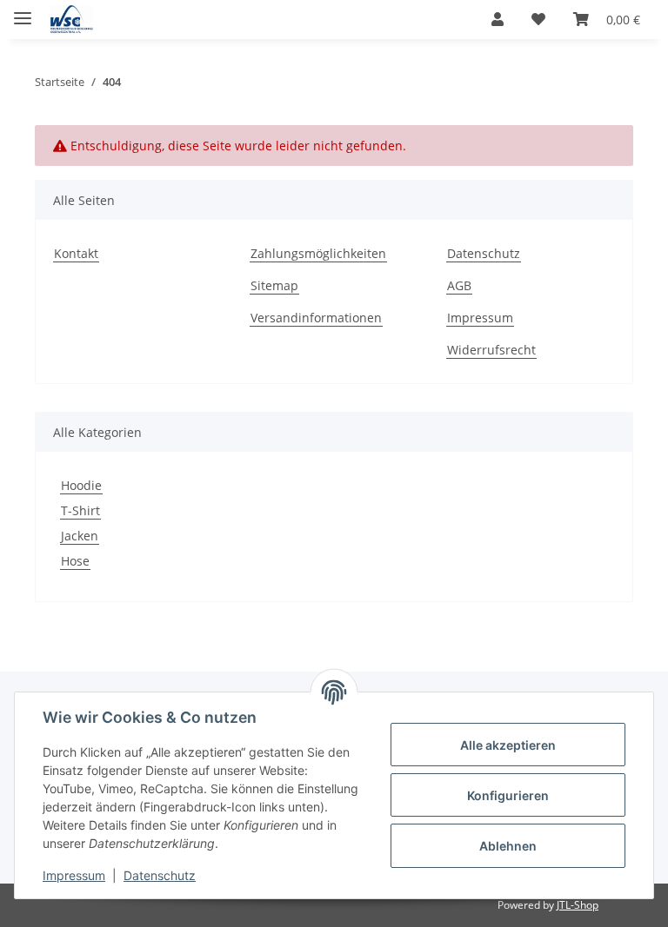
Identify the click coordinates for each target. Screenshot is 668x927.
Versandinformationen (316, 317)
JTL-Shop (577, 904)
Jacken (79, 535)
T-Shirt (80, 510)
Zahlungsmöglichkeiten (318, 253)
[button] (498, 19)
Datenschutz (160, 875)
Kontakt (76, 253)
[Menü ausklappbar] (22, 11)
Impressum (74, 875)
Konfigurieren (508, 795)
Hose (75, 561)
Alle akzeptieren (508, 745)
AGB (459, 285)
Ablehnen (508, 845)
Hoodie (81, 485)
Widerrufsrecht (491, 349)
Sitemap (274, 285)
